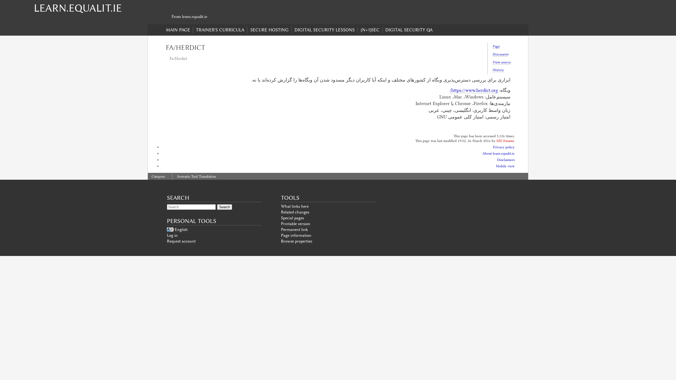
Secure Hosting (269, 29)
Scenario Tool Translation (196, 176)
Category (158, 176)
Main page (178, 29)
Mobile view (505, 166)
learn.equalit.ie (78, 8)
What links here (295, 206)
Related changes (295, 212)
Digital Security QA (409, 29)
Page (496, 46)
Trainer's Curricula (220, 29)
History (498, 70)
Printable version (295, 223)
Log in (172, 235)
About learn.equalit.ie (498, 153)
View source (501, 62)
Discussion (500, 54)
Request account (181, 241)
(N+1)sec (370, 29)
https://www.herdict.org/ (474, 90)
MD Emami (505, 141)
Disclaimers (506, 160)
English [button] (181, 229)
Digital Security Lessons (324, 29)
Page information (296, 235)
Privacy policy (504, 147)
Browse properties (296, 241)
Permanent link (294, 229)
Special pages (292, 218)
